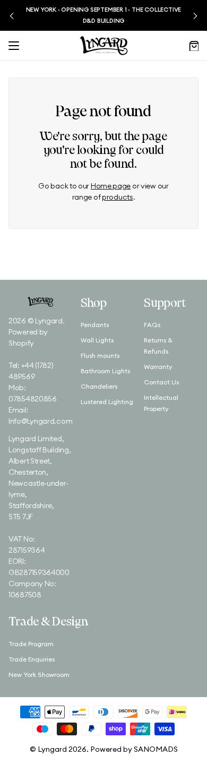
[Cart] (193, 45)
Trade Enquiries (31, 659)
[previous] (11, 15)
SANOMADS (156, 749)
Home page (111, 186)
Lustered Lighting (107, 402)
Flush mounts (100, 355)
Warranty (158, 367)
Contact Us (161, 382)
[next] (195, 15)
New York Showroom (39, 675)
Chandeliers (99, 386)
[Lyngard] (103, 45)
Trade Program (31, 644)
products (117, 197)
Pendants (95, 325)
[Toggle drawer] (13, 45)
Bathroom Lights (105, 371)
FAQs (152, 325)
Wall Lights (97, 340)
